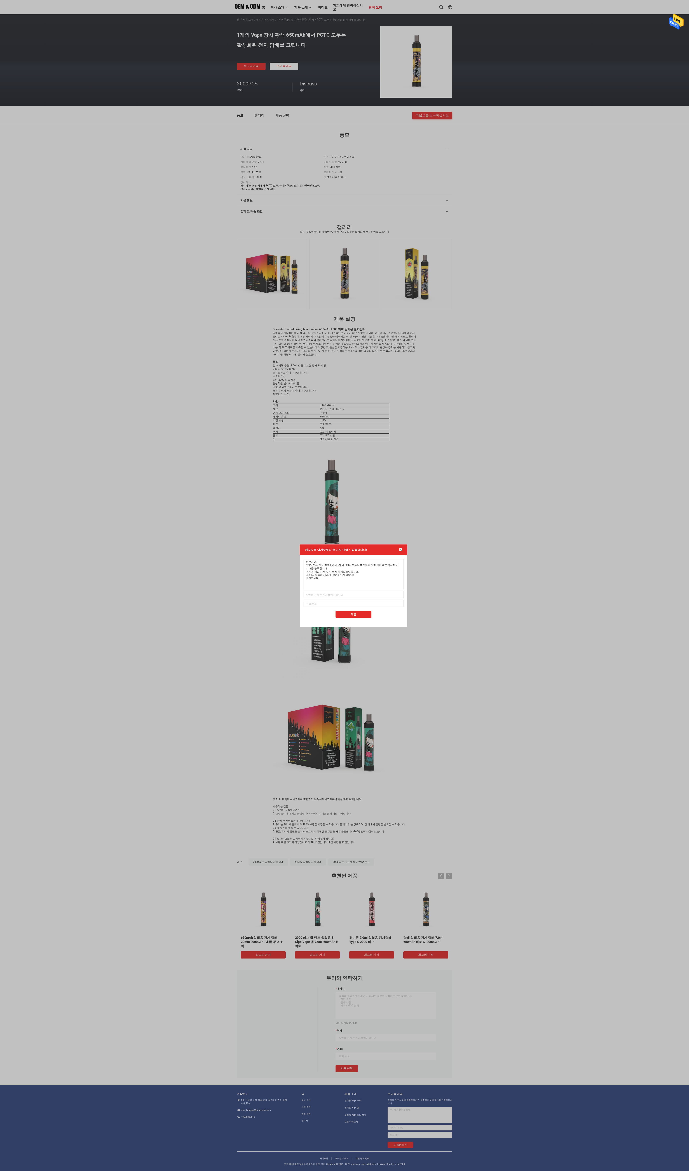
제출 (353, 614)
